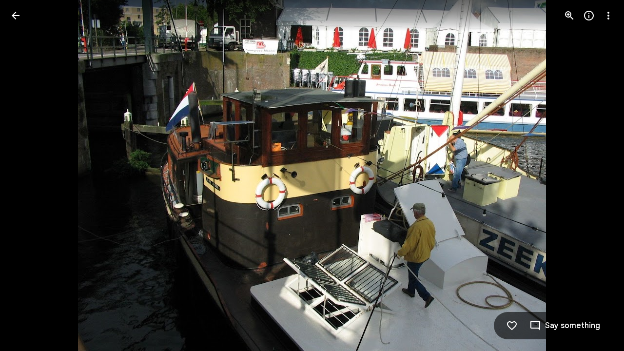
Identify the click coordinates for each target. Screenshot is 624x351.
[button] (27, 175)
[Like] (512, 326)
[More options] (608, 15)
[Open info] (589, 15)
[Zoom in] (569, 15)
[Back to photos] (15, 15)
